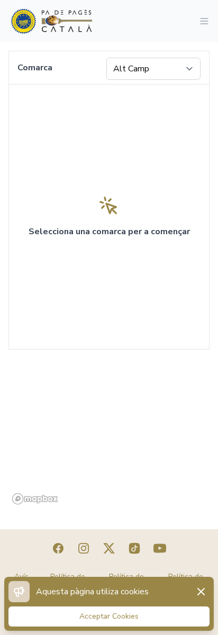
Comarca (34, 67)
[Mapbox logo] (35, 499)
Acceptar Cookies (109, 616)
